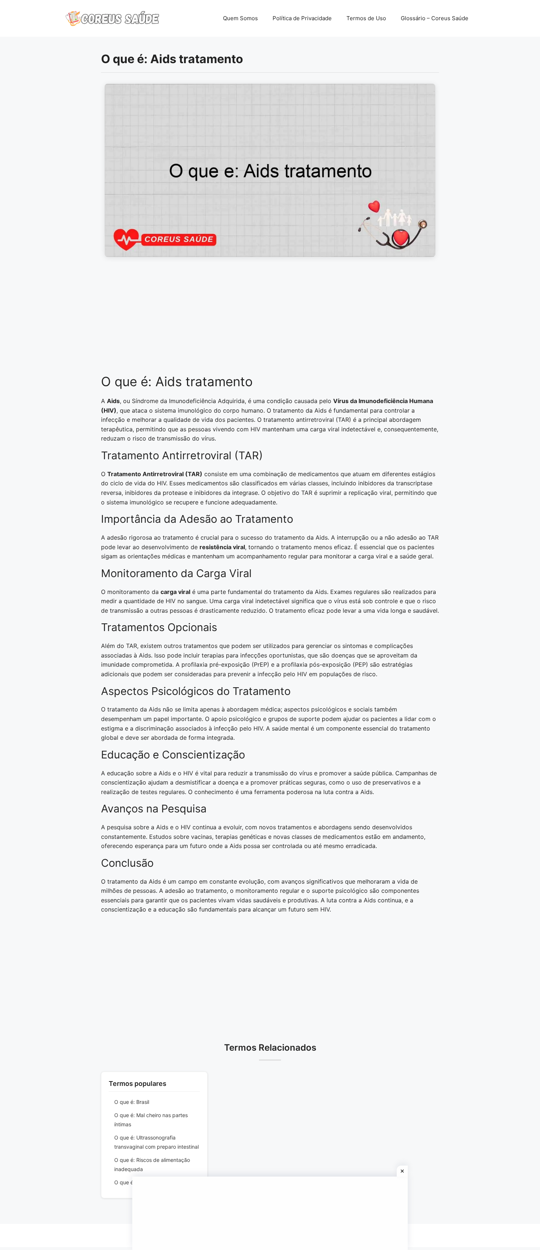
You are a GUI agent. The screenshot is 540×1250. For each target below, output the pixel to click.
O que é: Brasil (131, 1102)
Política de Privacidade (302, 18)
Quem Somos (240, 18)
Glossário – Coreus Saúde (434, 18)
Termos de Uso (366, 18)
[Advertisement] (270, 319)
